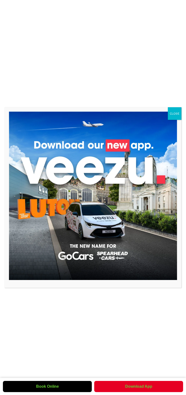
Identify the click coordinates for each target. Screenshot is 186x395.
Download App (138, 386)
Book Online (47, 386)
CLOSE (174, 113)
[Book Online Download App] (93, 196)
